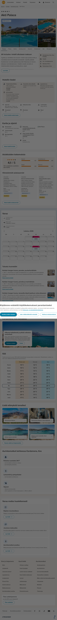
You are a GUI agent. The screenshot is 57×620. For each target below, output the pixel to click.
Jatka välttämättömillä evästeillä (28, 314)
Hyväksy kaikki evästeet (8, 314)
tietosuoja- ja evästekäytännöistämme (33, 310)
